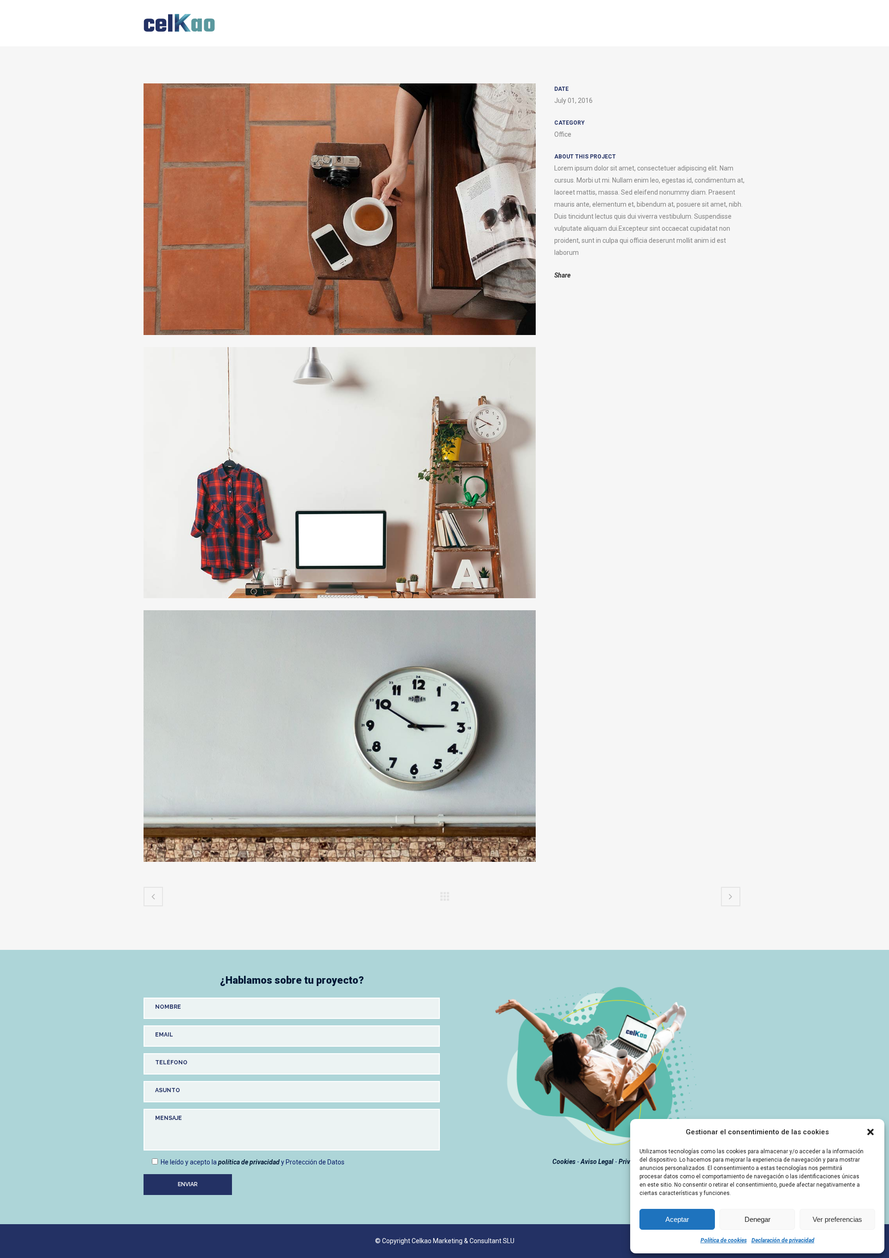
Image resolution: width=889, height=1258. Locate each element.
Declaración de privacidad (782, 1240)
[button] (870, 1132)
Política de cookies (724, 1240)
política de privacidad (249, 1162)
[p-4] (340, 341)
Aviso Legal (597, 1161)
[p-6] (340, 604)
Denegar (757, 1219)
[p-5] (340, 868)
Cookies (564, 1161)
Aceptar (677, 1219)
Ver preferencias (837, 1219)
